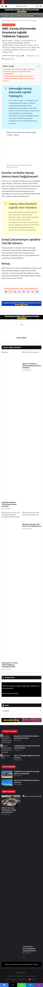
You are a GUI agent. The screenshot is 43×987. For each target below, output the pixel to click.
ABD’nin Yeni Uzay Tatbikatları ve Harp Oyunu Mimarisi (9, 810)
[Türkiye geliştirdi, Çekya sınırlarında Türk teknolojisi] (7, 749)
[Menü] (3, 7)
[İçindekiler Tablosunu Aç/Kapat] (37, 66)
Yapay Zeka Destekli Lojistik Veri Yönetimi (18, 76)
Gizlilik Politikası (20, 976)
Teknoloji (21, 21)
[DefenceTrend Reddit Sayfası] (37, 292)
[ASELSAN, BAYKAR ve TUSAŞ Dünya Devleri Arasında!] (11, 426)
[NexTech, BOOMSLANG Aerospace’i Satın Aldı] (7, 783)
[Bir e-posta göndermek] (23, 56)
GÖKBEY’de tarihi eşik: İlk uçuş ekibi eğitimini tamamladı (26, 772)
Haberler (14, 21)
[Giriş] (6, 7)
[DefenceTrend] (21, 6)
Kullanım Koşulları (11, 979)
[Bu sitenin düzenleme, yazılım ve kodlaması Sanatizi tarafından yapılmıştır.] (21, 973)
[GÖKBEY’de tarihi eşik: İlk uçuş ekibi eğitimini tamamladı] (7, 774)
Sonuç (6, 81)
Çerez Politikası (31, 976)
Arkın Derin (19, 56)
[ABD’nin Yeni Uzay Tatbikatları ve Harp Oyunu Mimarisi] (11, 800)
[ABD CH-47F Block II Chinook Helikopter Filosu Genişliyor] (31, 356)
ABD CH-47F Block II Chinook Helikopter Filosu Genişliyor (31, 366)
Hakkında (7, 964)
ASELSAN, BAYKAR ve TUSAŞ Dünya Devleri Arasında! (9, 504)
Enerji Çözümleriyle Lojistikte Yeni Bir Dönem (19, 78)
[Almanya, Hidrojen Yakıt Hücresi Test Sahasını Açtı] (31, 517)
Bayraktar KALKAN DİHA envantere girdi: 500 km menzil (26, 737)
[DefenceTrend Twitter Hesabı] (19, 292)
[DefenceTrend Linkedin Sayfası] (23, 292)
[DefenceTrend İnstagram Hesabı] (10, 292)
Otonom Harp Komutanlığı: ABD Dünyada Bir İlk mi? (29, 949)
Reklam (31, 964)
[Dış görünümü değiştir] (37, 7)
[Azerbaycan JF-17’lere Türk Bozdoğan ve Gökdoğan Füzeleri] (11, 586)
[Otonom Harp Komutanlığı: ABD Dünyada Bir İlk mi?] (32, 870)
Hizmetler (14, 964)
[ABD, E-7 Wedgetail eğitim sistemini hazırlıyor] (7, 758)
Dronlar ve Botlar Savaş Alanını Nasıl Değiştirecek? (17, 73)
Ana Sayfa (6, 21)
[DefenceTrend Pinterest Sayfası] (28, 292)
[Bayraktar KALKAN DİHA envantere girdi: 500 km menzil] (7, 739)
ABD (10, 100)
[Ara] (41, 7)
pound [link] (8, 181)
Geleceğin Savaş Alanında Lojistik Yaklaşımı (19, 69)
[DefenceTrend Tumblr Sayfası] (32, 292)
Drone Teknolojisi (30, 21)
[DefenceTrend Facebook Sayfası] (15, 292)
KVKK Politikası (22, 979)
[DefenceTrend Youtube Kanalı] (6, 292)
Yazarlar (25, 964)
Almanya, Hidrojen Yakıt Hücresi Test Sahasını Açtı (31, 525)
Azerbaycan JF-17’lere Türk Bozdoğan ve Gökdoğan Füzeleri (10, 665)
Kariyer (20, 964)
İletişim (36, 964)
